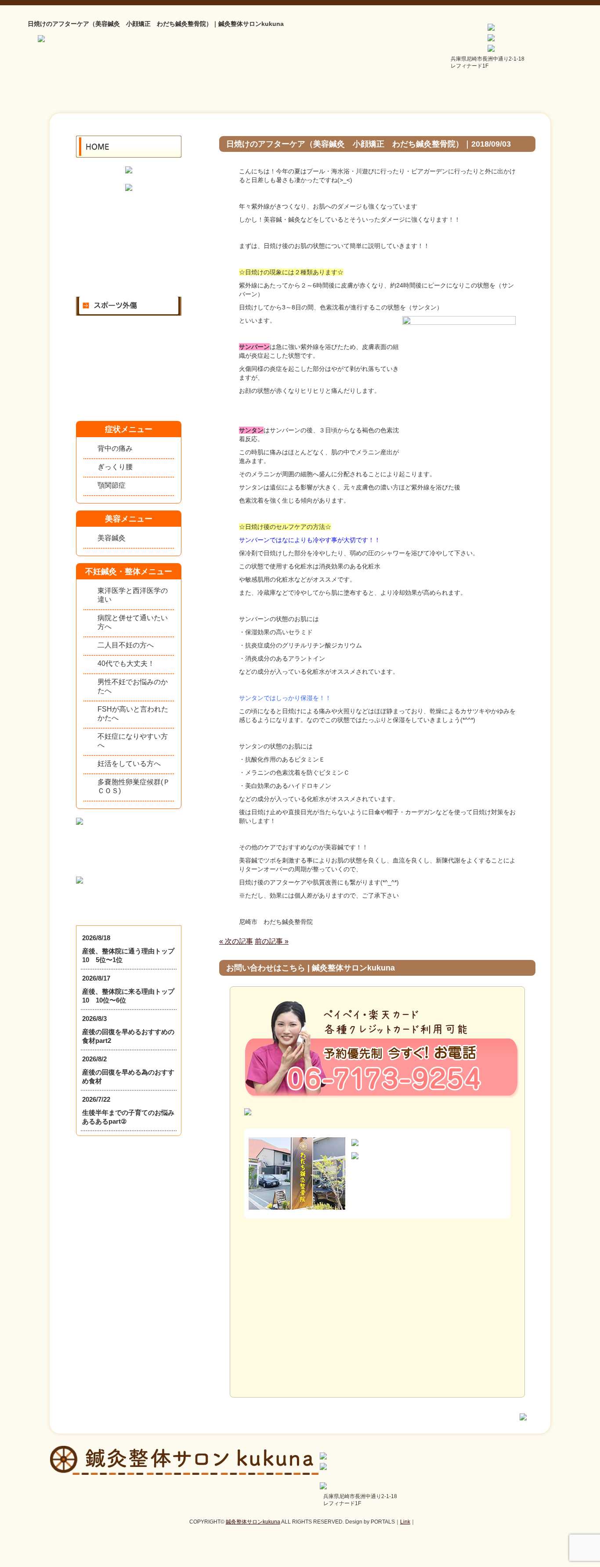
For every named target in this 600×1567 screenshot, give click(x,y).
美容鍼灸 (112, 538)
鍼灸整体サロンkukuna (253, 1522)
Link (405, 1522)
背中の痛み (115, 448)
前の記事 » (272, 941)
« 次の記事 (236, 941)
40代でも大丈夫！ (126, 663)
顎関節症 (112, 485)
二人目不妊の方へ (126, 645)
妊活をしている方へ (129, 763)
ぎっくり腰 (115, 467)
